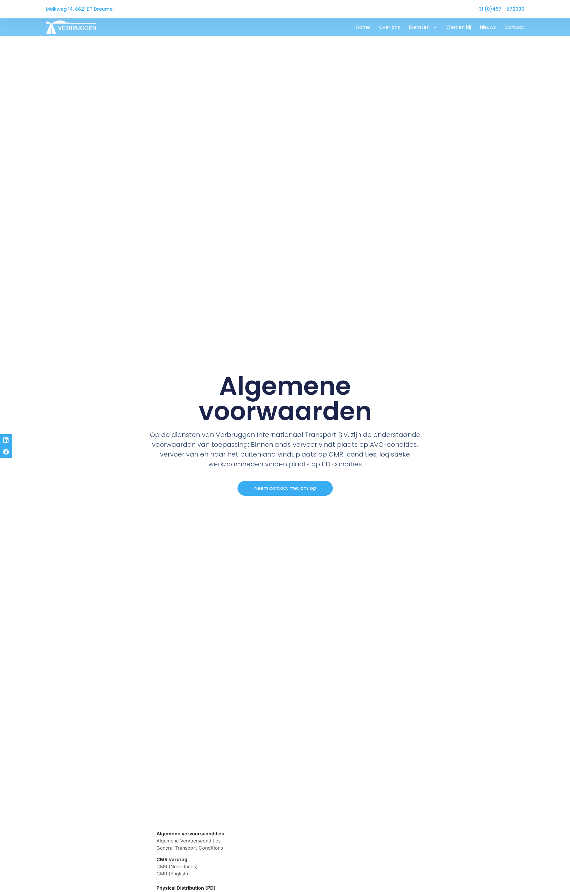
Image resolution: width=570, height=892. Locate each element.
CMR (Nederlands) (177, 866)
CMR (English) (172, 874)
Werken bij (458, 27)
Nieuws (488, 27)
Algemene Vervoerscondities (188, 841)
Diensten (419, 27)
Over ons (389, 27)
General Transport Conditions (189, 848)
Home (363, 27)
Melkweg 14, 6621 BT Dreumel (80, 9)
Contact (514, 27)
